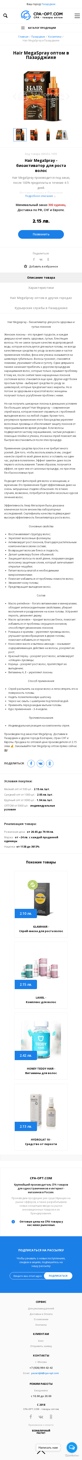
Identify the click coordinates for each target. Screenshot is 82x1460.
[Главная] (41, 16)
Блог (41, 1340)
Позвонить (41, 234)
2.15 (26, 984)
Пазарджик (49, 4)
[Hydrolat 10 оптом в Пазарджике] (41, 1111)
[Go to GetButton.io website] (72, 1455)
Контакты (41, 1324)
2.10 (26, 913)
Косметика (54, 36)
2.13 (26, 1126)
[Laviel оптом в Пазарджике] (41, 969)
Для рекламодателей (41, 1308)
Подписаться (58, 1275)
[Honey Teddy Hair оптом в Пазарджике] (41, 1040)
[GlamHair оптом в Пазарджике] (41, 898)
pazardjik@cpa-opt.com (45, 1373)
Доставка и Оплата (41, 1313)
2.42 (26, 1055)
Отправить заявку (41, 1346)
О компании (41, 1319)
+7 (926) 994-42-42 (41, 1368)
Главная (23, 36)
